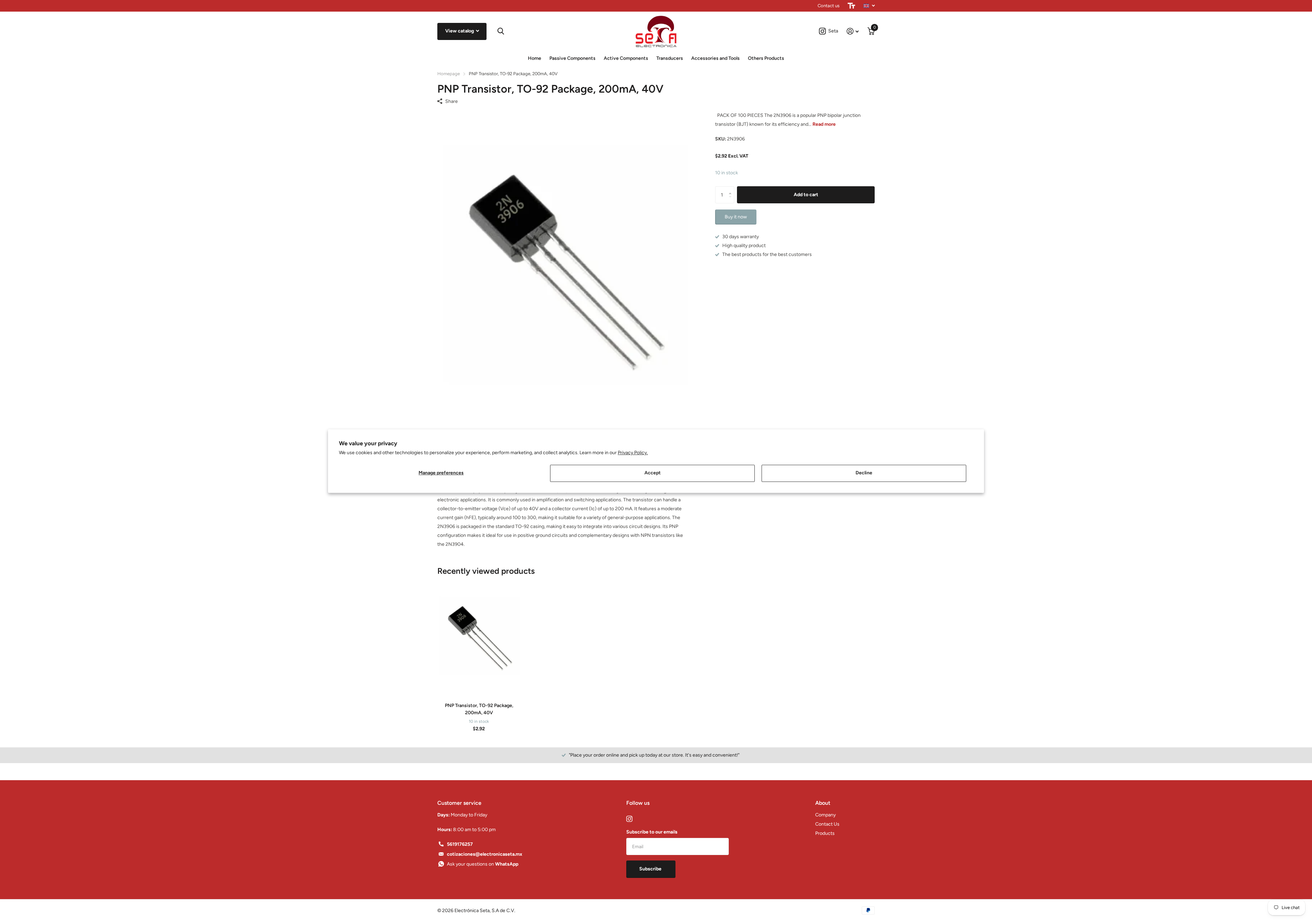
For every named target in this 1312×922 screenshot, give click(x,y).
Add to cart (806, 195)
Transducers (669, 58)
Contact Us (827, 824)
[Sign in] (852, 31)
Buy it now (736, 217)
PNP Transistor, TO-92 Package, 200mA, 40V (479, 709)
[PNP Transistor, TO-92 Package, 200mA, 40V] (478, 637)
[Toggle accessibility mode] (851, 5)
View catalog (460, 31)
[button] (732, 189)
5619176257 (460, 844)
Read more (824, 124)
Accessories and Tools (715, 58)
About (822, 803)
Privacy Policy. (633, 453)
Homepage (448, 73)
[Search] (500, 31)
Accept (652, 473)
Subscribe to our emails (652, 832)
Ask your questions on (482, 864)
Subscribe (650, 869)
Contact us (828, 5)
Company (825, 815)
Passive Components (572, 58)
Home (534, 58)
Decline (864, 473)
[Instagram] (629, 819)
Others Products (766, 58)
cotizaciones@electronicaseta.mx (484, 854)
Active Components (626, 58)
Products (825, 833)
